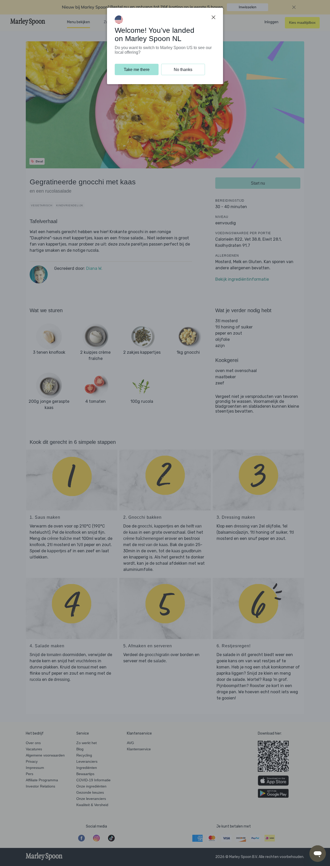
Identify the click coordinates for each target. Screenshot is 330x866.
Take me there (137, 69)
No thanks (183, 69)
